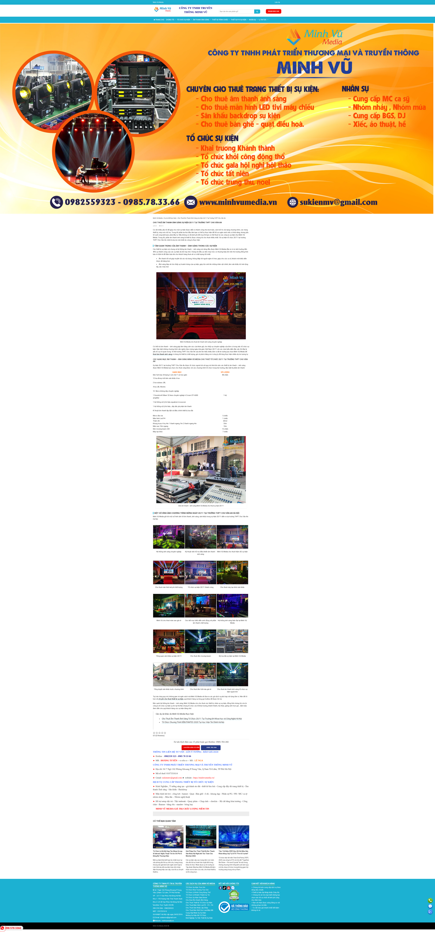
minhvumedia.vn (168, 921)
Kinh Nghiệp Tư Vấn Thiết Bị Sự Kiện (199, 918)
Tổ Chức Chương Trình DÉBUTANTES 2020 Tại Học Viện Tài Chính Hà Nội (193, 722)
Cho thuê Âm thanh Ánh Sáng (197, 900)
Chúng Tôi (170, 20)
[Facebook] (220, 888)
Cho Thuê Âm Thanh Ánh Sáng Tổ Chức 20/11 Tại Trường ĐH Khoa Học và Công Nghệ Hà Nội (202, 719)
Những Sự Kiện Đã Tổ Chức (196, 915)
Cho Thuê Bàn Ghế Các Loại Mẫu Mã (199, 910)
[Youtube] (229, 888)
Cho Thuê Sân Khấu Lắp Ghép (197, 908)
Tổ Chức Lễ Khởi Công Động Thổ (198, 892)
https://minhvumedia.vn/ (204, 778)
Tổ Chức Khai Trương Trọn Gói (197, 890)
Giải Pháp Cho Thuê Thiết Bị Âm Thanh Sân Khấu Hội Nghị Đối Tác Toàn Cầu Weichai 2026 (200, 853)
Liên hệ (277, 2)
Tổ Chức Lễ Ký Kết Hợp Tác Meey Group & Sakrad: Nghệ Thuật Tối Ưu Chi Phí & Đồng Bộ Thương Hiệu (167, 853)
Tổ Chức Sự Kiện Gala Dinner (196, 898)
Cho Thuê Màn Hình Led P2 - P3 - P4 (199, 905)
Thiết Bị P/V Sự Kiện (238, 20)
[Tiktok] (224, 888)
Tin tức (263, 20)
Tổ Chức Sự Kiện (183, 20)
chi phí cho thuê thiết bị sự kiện (170, 699)
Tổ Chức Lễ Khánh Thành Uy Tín (198, 895)
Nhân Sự (252, 20)
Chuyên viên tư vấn (191, 747)
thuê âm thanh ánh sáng (162, 354)
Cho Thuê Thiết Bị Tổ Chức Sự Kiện (199, 903)
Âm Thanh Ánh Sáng (201, 20)
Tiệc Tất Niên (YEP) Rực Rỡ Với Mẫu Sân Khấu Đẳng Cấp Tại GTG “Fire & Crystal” (234, 852)
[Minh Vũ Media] (163, 9)
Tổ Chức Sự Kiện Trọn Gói (196, 887)
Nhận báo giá (273, 11)
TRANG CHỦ (159, 20)
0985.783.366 (211, 747)
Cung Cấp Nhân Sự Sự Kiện (196, 913)
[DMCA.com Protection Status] (233, 895)
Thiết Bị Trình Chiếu (220, 20)
